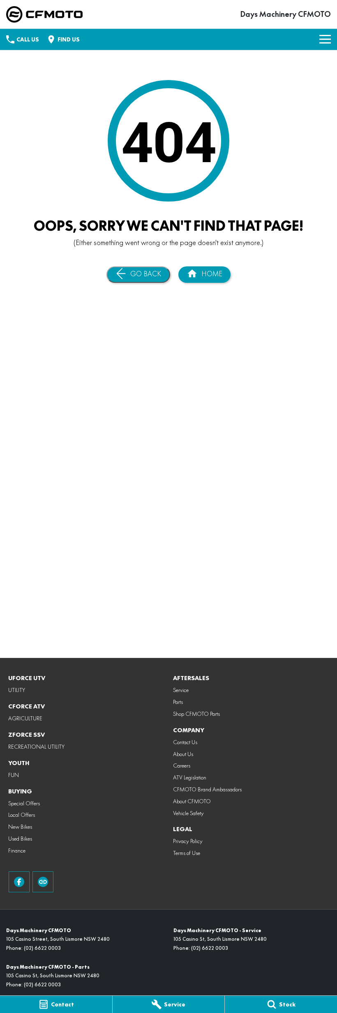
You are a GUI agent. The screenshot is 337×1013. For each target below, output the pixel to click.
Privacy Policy (188, 841)
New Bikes (20, 826)
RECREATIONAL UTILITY (36, 746)
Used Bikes (20, 838)
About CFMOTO (192, 801)
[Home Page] (44, 14)
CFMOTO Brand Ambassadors (207, 789)
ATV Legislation (189, 777)
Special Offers (24, 803)
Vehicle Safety (188, 813)
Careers (181, 765)
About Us (183, 754)
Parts (178, 702)
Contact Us (185, 742)
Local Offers (21, 814)
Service (181, 690)
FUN (13, 775)
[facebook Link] (19, 882)
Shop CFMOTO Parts (196, 713)
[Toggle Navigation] (325, 39)
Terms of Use (186, 853)
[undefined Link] (43, 882)
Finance (16, 850)
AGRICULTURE (25, 718)
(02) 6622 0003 (42, 948)
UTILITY (16, 690)
